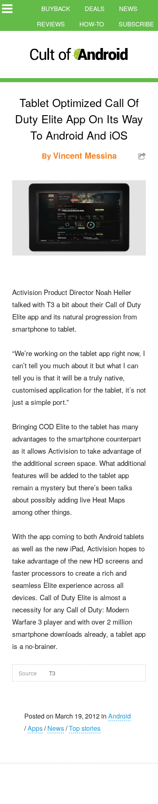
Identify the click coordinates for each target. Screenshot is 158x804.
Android (119, 716)
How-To (91, 24)
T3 (52, 673)
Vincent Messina (85, 155)
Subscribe (136, 24)
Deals (95, 8)
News (128, 8)
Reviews (51, 24)
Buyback (55, 8)
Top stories (84, 728)
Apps (35, 728)
